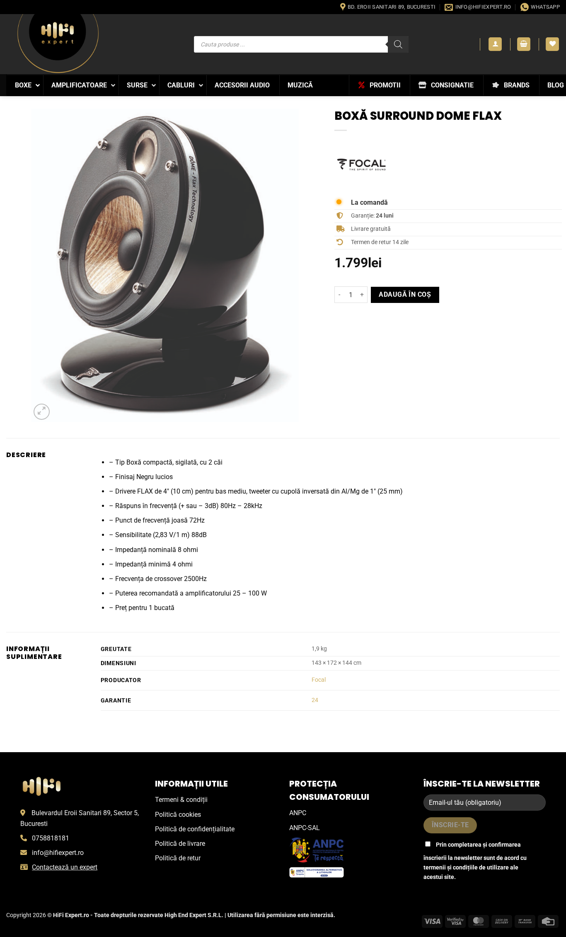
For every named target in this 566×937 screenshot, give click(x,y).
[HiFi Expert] (58, 44)
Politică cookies (178, 814)
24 (315, 700)
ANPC (297, 813)
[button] (495, 44)
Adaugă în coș (405, 294)
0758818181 (50, 838)
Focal (319, 679)
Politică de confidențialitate (195, 829)
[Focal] (361, 164)
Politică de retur (178, 858)
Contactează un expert (64, 867)
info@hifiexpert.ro (58, 853)
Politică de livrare (180, 843)
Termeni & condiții (181, 800)
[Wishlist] (552, 44)
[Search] (398, 44)
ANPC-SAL (304, 828)
